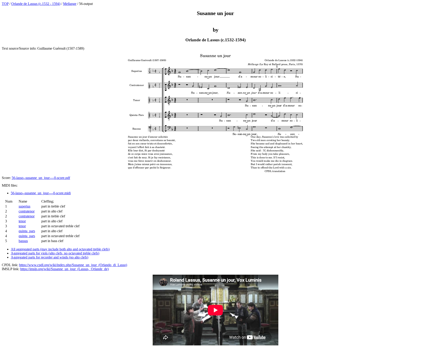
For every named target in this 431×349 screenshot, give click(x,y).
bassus (23, 241)
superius (24, 206)
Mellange (69, 4)
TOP (5, 4)
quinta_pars (27, 231)
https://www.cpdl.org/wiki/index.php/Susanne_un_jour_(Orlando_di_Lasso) (73, 265)
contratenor (27, 211)
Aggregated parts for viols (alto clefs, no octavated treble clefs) (55, 253)
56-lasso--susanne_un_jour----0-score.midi (41, 193)
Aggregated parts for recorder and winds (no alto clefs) (49, 257)
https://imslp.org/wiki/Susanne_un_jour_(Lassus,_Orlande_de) (64, 269)
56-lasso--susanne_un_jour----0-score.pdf (41, 178)
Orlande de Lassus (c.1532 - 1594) (35, 4)
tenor (22, 221)
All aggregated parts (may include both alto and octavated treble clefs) (60, 249)
